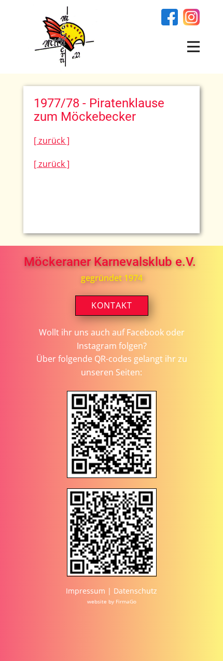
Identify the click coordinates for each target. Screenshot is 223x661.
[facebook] (169, 17)
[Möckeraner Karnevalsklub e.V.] (62, 37)
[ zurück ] (51, 140)
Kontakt (111, 305)
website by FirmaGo (111, 601)
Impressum (86, 591)
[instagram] (191, 17)
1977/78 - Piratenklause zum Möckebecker (99, 110)
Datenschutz (135, 591)
